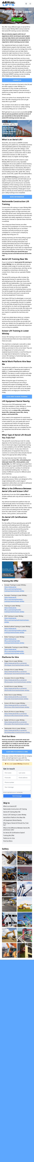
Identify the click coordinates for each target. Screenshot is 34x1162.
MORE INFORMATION (17, 197)
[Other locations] (26, 3)
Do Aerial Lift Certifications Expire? (14, 832)
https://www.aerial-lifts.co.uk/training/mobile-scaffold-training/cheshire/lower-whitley (15, 630)
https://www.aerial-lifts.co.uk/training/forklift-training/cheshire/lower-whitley (14, 610)
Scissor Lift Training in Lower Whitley (14, 815)
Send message (17, 796)
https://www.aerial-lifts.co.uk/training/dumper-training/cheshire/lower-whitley (14, 589)
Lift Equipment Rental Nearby (12, 820)
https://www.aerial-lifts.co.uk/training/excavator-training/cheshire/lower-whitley (14, 599)
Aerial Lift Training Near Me (11, 812)
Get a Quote (17, 19)
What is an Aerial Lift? (10, 806)
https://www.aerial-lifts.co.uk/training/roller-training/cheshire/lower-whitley (14, 641)
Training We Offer (8, 835)
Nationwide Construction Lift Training (15, 809)
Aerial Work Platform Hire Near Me (14, 817)
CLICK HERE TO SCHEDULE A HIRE (17, 752)
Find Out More (7, 841)
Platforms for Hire (9, 838)
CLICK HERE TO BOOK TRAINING (17, 396)
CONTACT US (17, 80)
